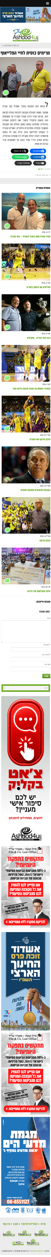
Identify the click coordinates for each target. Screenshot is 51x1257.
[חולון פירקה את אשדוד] (26, 414)
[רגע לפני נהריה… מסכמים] (26, 312)
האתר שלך (47, 664)
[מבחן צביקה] (26, 515)
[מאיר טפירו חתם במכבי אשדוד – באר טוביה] (26, 211)
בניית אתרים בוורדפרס (37, 1251)
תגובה (48, 618)
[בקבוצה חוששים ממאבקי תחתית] (26, 465)
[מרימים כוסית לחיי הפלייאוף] (25, 77)
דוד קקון (40, 169)
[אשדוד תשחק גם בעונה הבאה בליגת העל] (26, 363)
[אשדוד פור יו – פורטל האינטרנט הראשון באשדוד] (25, 32)
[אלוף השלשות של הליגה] (26, 566)
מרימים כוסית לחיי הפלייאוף (25, 53)
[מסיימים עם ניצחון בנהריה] (26, 262)
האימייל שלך (45, 655)
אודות (43, 1224)
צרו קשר (6, 1224)
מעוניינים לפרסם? (29, 1224)
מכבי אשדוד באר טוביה (41, 175)
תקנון (15, 1224)
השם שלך (46, 645)
